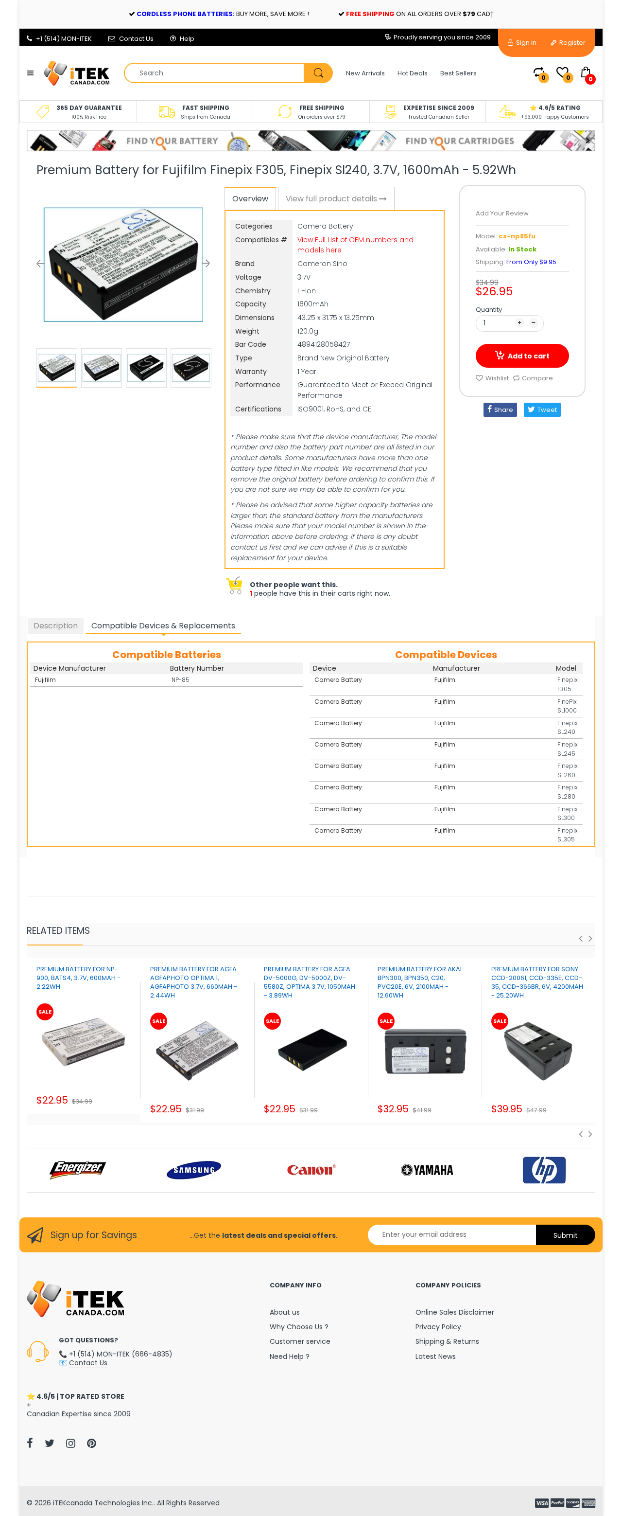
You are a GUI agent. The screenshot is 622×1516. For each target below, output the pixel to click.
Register (572, 42)
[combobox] (228, 73)
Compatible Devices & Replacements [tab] (163, 625)
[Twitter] (49, 1443)
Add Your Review (502, 213)
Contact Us (136, 38)
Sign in (525, 42)
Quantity (489, 309)
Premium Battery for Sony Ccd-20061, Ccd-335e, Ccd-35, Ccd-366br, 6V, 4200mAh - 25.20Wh (537, 982)
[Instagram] (70, 1443)
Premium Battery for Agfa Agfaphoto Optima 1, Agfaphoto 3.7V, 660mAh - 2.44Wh (193, 982)
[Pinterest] (91, 1443)
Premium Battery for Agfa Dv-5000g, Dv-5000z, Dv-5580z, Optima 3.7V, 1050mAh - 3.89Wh (309, 982)
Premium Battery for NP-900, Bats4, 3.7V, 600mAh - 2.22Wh (78, 977)
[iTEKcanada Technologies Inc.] (76, 72)
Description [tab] (56, 625)
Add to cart (529, 356)
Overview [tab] (250, 198)
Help (187, 38)
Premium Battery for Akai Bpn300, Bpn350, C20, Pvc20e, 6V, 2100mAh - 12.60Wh (420, 982)
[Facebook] (30, 1443)
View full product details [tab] (332, 198)
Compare (537, 378)
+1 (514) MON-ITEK (64, 38)
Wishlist (497, 378)
